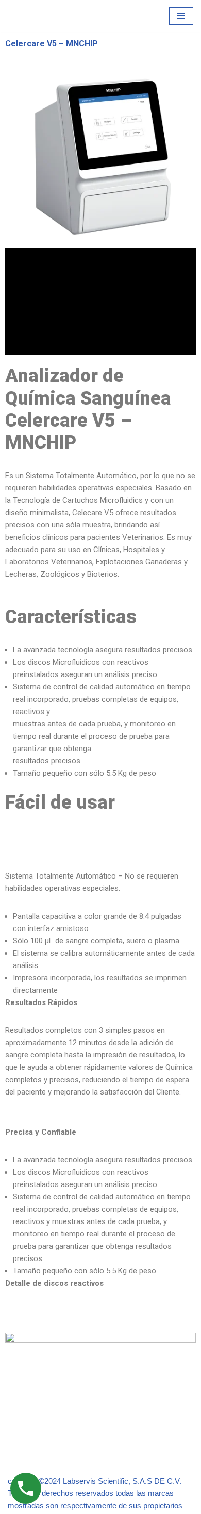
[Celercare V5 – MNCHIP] (100, 157)
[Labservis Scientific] (39, 16)
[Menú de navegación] (181, 16)
